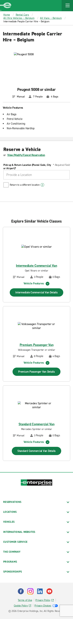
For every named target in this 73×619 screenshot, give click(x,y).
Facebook (20, 591)
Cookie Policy (21, 605)
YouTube (49, 591)
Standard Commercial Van (36, 424)
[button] (67, 5)
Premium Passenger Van (37, 345)
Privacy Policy (42, 600)
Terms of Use (25, 600)
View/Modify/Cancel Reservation (26, 155)
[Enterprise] (5, 5)
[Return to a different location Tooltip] (42, 185)
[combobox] (36, 174)
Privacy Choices (42, 605)
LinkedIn (39, 591)
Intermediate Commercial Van (36, 266)
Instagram (30, 591)
